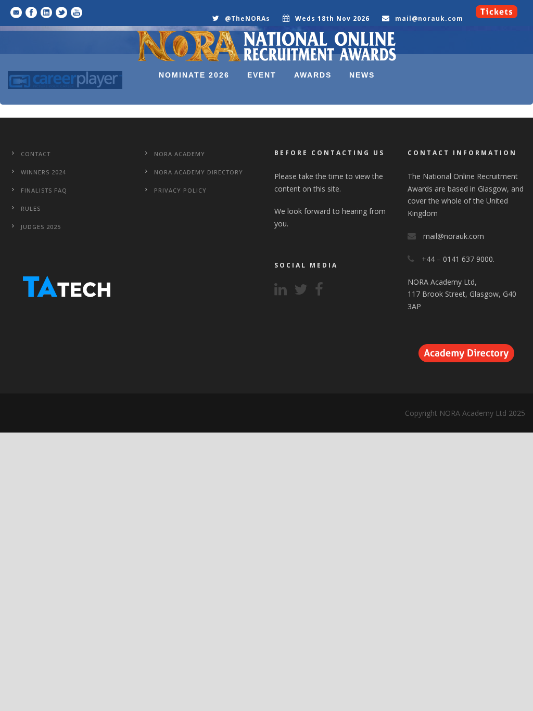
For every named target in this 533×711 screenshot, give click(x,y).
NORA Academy (179, 154)
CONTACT (35, 154)
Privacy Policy (180, 190)
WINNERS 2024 (43, 172)
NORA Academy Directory (198, 172)
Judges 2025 (41, 227)
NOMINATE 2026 (194, 75)
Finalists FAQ (44, 190)
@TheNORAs (247, 18)
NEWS (362, 75)
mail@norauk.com (429, 18)
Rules (31, 208)
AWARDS (313, 75)
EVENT (261, 75)
